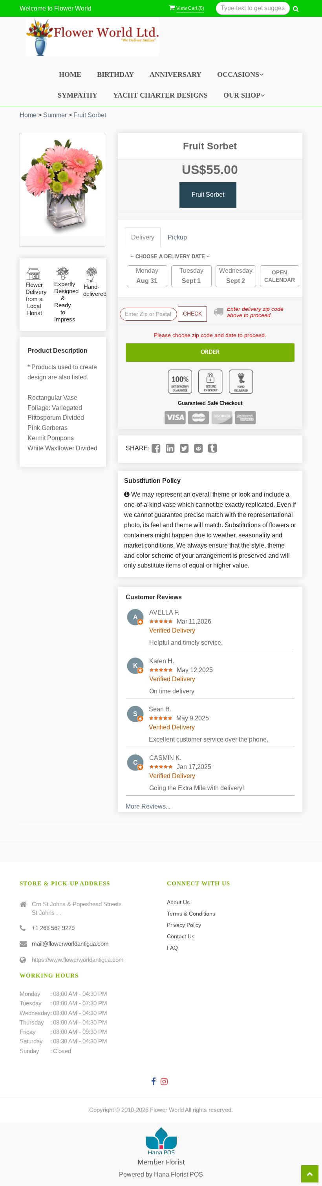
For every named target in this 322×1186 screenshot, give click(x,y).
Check (192, 313)
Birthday (115, 74)
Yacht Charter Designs (160, 95)
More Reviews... (148, 806)
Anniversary (175, 74)
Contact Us (180, 936)
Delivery (142, 237)
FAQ (172, 948)
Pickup (177, 237)
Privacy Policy (184, 925)
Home (70, 74)
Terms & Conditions (191, 913)
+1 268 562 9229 (53, 928)
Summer (55, 115)
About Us (178, 902)
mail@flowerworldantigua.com (70, 943)
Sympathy (77, 95)
